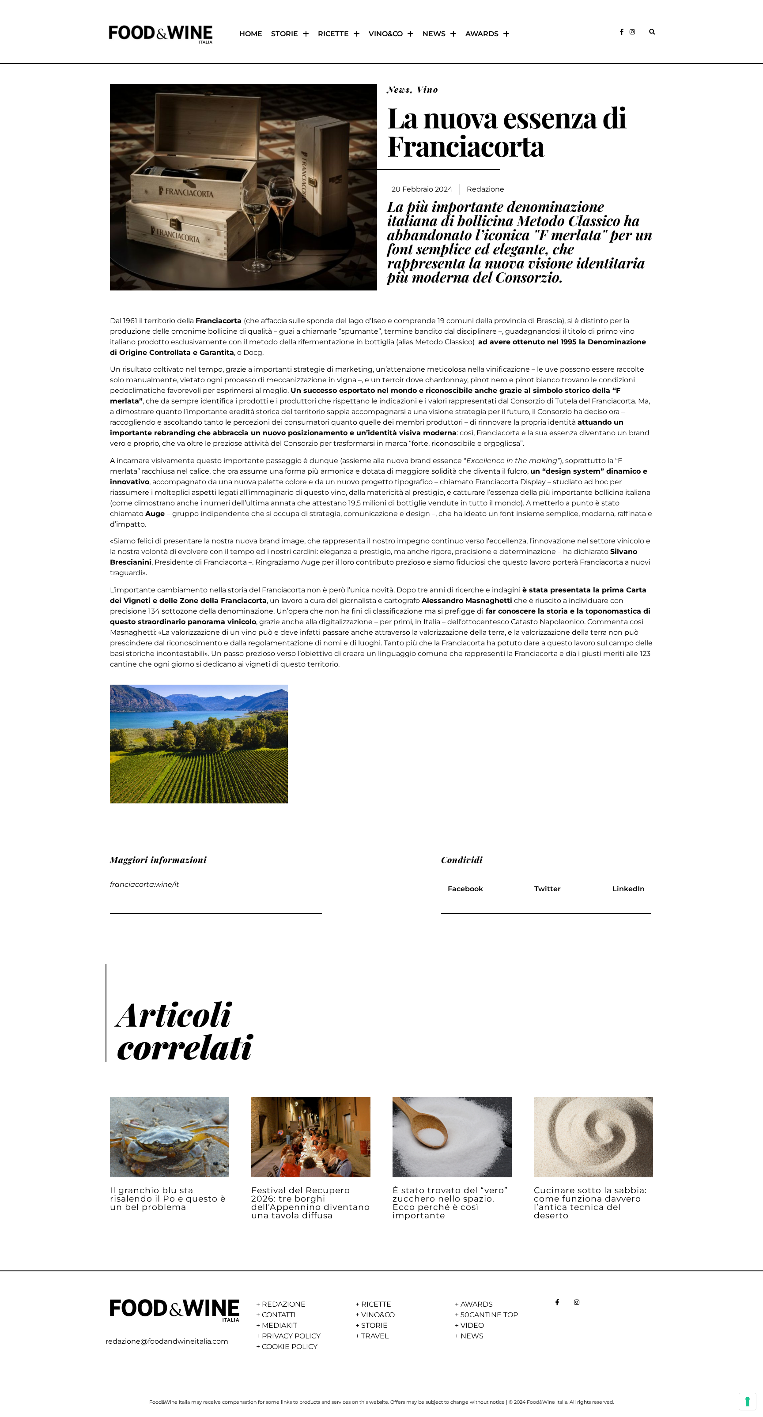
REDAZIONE (284, 1304)
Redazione (485, 189)
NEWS (434, 34)
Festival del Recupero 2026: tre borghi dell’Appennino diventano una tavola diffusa (310, 1203)
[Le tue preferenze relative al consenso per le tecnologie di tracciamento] (747, 1401)
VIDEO (472, 1325)
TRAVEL (375, 1336)
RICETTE (333, 34)
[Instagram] (632, 32)
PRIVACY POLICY (291, 1336)
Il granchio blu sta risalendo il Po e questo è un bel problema (168, 1198)
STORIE (284, 34)
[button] (651, 31)
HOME (250, 34)
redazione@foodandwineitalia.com (167, 1341)
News (398, 89)
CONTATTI (279, 1315)
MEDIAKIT (279, 1325)
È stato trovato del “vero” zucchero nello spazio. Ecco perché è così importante (450, 1203)
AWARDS (482, 34)
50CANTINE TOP (489, 1315)
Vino (427, 89)
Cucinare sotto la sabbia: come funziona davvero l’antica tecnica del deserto (590, 1203)
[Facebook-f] (622, 32)
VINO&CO (386, 34)
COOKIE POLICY (289, 1346)
